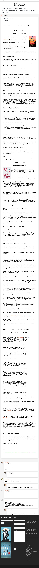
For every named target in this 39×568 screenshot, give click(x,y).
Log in (16, 566)
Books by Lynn (28, 545)
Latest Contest (28, 549)
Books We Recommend (29, 546)
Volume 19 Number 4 (29, 558)
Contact (28, 547)
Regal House (5, 417)
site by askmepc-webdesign (12, 566)
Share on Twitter (6, 23)
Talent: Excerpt (28, 555)
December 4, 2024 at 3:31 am (8, 501)
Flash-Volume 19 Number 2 (30, 548)
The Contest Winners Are (30, 556)
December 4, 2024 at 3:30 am (8, 491)
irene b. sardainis (7, 500)
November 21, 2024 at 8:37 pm (11, 473)
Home (2, 15)
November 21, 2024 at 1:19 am (8, 463)
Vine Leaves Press (28, 316)
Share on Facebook (4, 23)
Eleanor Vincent (7, 462)
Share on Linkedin (8, 23)
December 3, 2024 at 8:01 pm (8, 480)
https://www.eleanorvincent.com (16, 315)
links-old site (28, 550)
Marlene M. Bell (7, 479)
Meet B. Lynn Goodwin (29, 553)
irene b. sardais (7, 490)
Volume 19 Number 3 (29, 557)
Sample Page (28, 554)
